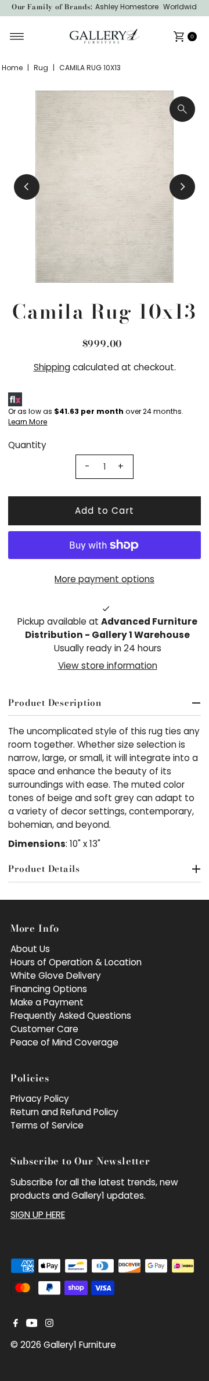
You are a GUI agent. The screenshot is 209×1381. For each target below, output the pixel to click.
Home (12, 68)
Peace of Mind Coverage (64, 1042)
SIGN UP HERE (37, 1215)
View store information (107, 665)
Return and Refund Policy (64, 1112)
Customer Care (44, 1029)
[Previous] (26, 187)
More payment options (104, 579)
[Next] (182, 187)
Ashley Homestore (126, 7)
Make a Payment (47, 1002)
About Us (30, 949)
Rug (41, 68)
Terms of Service (47, 1125)
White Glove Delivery (55, 975)
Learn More (27, 422)
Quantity (27, 445)
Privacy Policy (39, 1098)
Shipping (52, 367)
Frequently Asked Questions (70, 1015)
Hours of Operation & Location (76, 962)
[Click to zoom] (182, 109)
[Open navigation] (17, 36)
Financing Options (48, 989)
